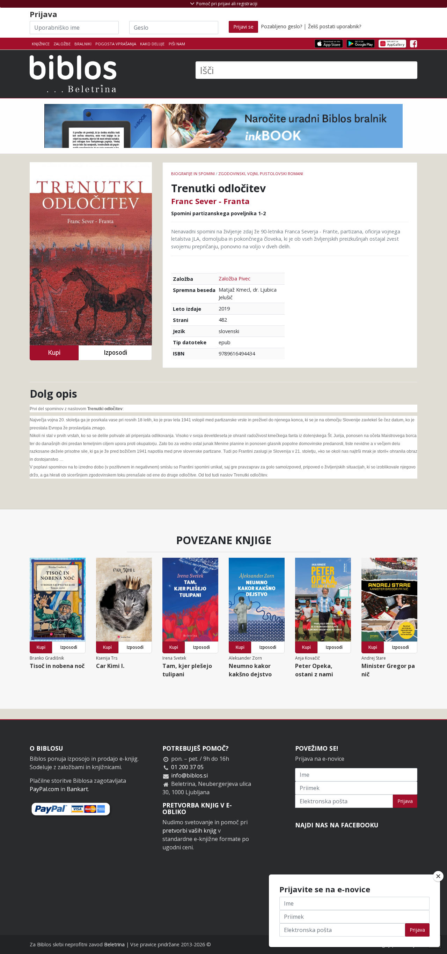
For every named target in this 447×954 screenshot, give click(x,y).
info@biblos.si (189, 775)
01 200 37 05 (187, 767)
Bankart (77, 789)
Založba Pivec (234, 278)
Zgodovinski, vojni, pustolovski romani (260, 173)
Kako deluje (152, 43)
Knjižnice (41, 43)
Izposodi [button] (115, 352)
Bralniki (82, 43)
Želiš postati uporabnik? (334, 26)
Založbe (62, 43)
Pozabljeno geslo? (281, 26)
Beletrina (114, 944)
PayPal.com (44, 789)
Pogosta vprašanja (115, 43)
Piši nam (177, 43)
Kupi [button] (54, 352)
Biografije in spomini (193, 173)
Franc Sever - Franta (210, 201)
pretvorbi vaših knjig (189, 830)
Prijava (405, 801)
